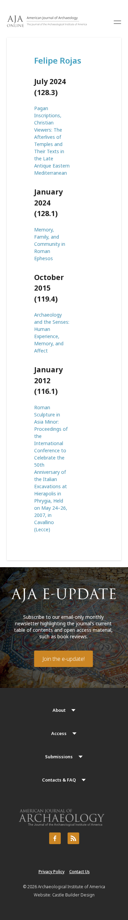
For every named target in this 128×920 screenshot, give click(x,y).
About (59, 710)
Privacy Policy (52, 872)
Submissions (59, 757)
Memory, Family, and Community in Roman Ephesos (49, 244)
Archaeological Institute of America (71, 887)
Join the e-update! (63, 659)
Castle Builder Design (73, 895)
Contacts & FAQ (59, 780)
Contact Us (79, 872)
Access (59, 733)
